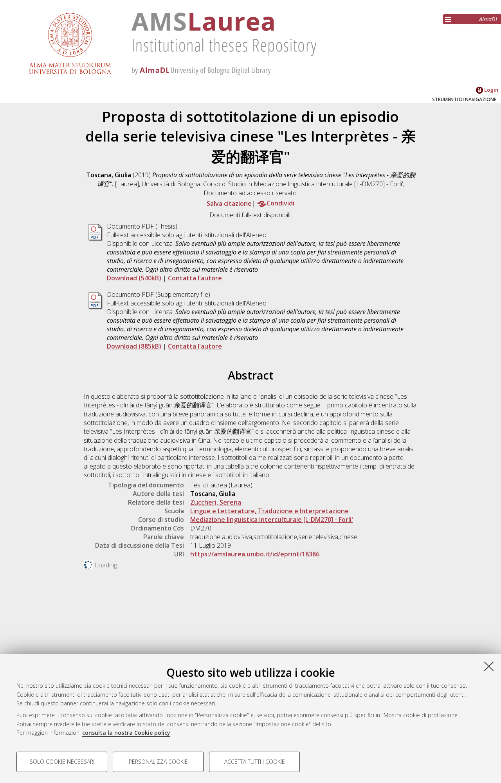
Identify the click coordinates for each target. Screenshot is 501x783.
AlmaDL (488, 19)
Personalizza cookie (158, 761)
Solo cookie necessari (62, 761)
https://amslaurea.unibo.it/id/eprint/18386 (254, 554)
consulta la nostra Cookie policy (126, 732)
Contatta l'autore (195, 278)
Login (490, 89)
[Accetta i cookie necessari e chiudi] (489, 666)
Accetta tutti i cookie (254, 761)
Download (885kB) (134, 346)
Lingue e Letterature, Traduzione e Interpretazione (269, 511)
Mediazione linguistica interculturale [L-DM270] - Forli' (271, 519)
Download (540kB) (134, 278)
